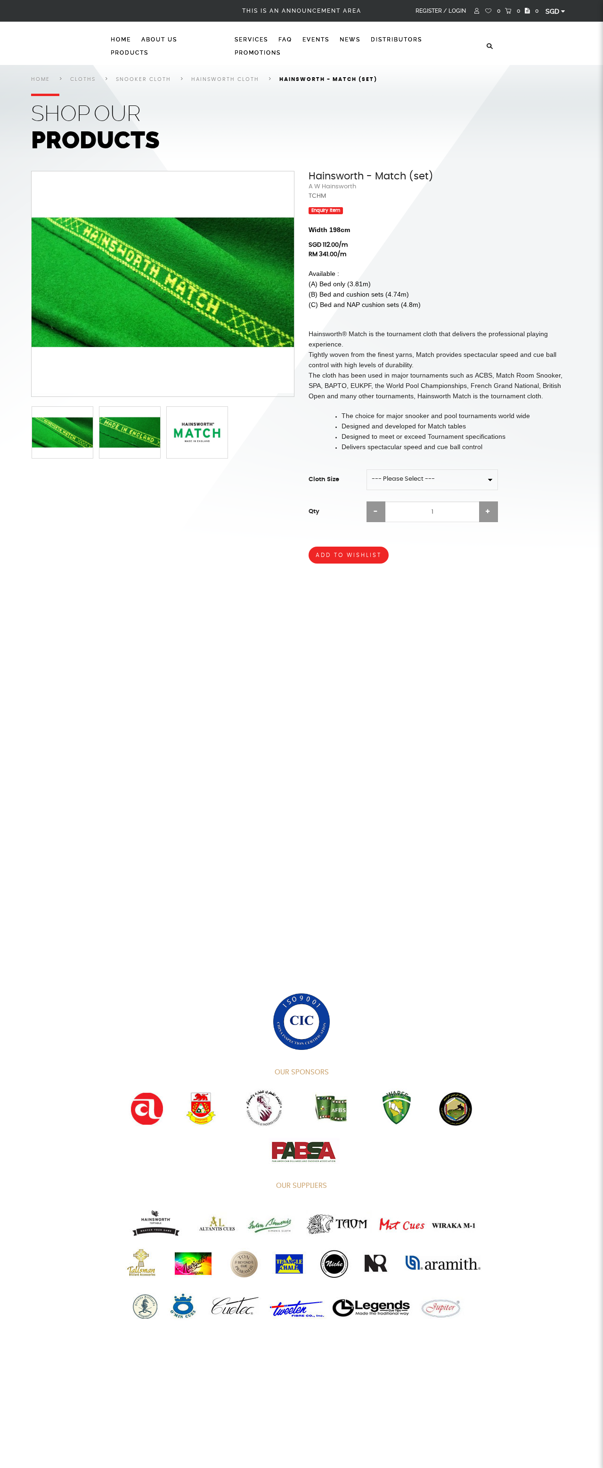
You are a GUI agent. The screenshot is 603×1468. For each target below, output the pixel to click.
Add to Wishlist (349, 555)
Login (457, 11)
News (350, 39)
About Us (159, 39)
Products (129, 52)
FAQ (285, 39)
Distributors (396, 39)
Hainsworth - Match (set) (328, 79)
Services (251, 39)
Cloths (83, 79)
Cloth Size (324, 479)
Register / (431, 11)
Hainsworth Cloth (225, 79)
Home (121, 39)
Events (315, 39)
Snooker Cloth (143, 79)
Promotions (258, 52)
